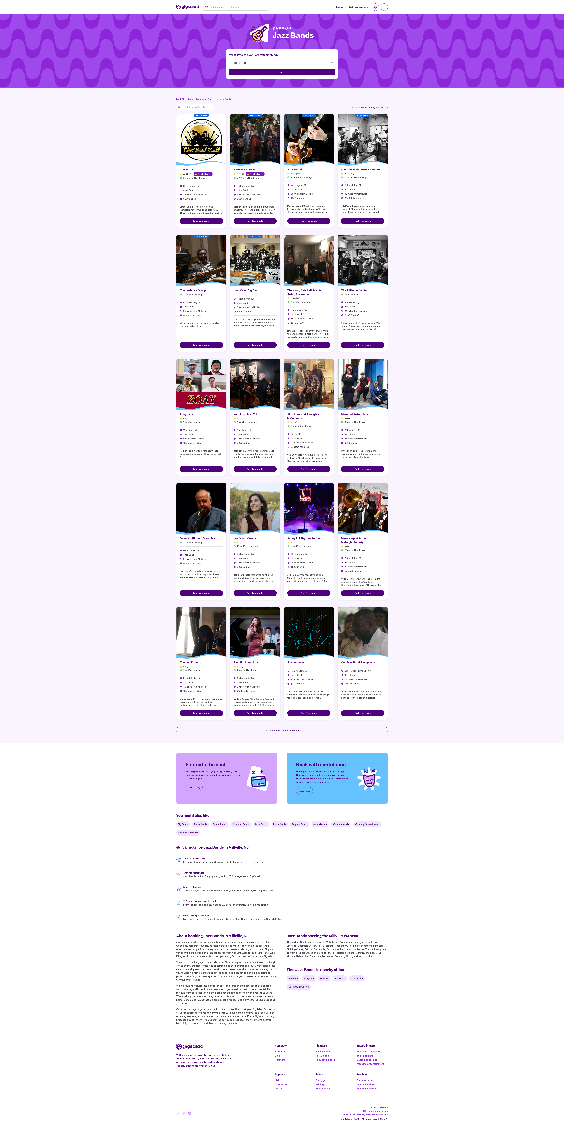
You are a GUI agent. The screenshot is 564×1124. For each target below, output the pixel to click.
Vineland (293, 978)
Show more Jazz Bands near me (282, 730)
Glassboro (339, 978)
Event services (365, 1080)
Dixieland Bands (241, 824)
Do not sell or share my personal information (364, 1114)
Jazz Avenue (295, 662)
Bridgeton (309, 978)
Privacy (384, 1107)
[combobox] (237, 7)
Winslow (324, 978)
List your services (358, 7)
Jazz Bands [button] (293, 35)
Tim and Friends (190, 662)
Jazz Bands (225, 99)
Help (277, 1080)
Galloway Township (298, 987)
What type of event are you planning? (253, 54)
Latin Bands (261, 824)
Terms (373, 1107)
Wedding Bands (341, 824)
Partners (280, 1059)
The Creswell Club (245, 169)
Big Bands (183, 824)
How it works (323, 1051)
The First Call (188, 169)
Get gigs (320, 1080)
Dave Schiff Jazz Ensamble (197, 538)
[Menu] (384, 7)
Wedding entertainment (370, 1063)
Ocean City (357, 978)
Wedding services (366, 1088)
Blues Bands (200, 824)
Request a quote (325, 1059)
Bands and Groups (205, 99)
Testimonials (323, 1088)
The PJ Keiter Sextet (354, 290)
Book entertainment (368, 1051)
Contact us (281, 1084)
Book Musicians (184, 99)
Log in (339, 7)
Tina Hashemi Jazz (246, 662)
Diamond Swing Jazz (354, 414)
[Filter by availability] (198, 107)
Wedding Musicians (188, 832)
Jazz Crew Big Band (246, 290)
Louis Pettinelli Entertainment (360, 169)
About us (280, 1051)
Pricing (320, 1084)
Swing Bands (320, 824)
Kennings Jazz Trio (246, 414)
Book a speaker (365, 1055)
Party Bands (279, 824)
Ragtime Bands (299, 824)
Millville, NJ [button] (283, 28)
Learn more (304, 791)
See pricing (194, 787)
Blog (277, 1055)
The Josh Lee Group (193, 290)
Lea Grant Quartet (245, 538)
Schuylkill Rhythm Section (304, 538)
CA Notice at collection (375, 1111)
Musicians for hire (367, 1059)
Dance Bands (220, 824)
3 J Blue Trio (295, 169)
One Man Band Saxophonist (359, 662)
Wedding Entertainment (367, 824)
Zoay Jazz (186, 414)
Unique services (365, 1084)
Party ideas (322, 1055)
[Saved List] (375, 7)
